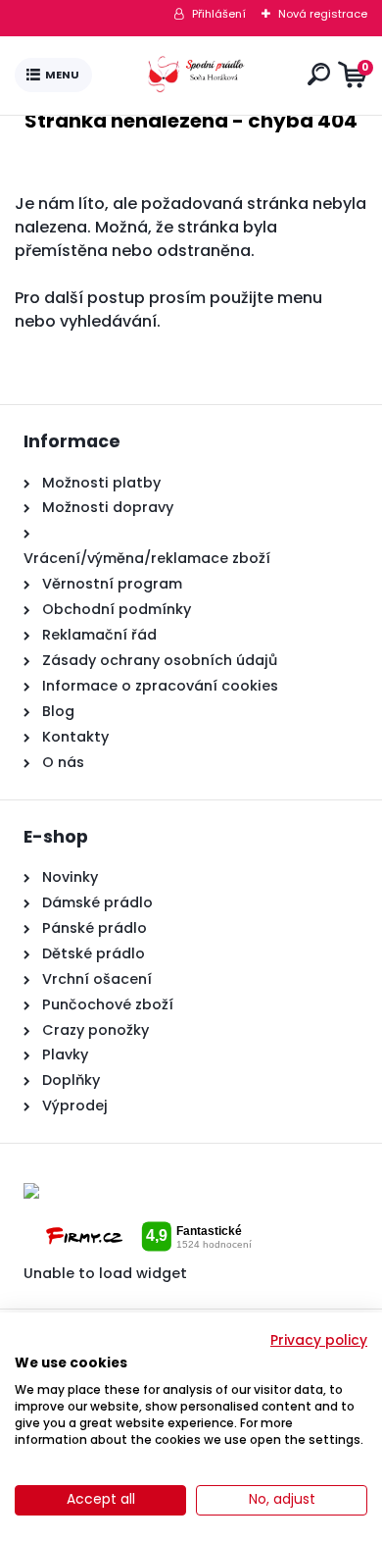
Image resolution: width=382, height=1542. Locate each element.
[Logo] (196, 75)
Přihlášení (219, 14)
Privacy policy (318, 1340)
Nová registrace (322, 14)
